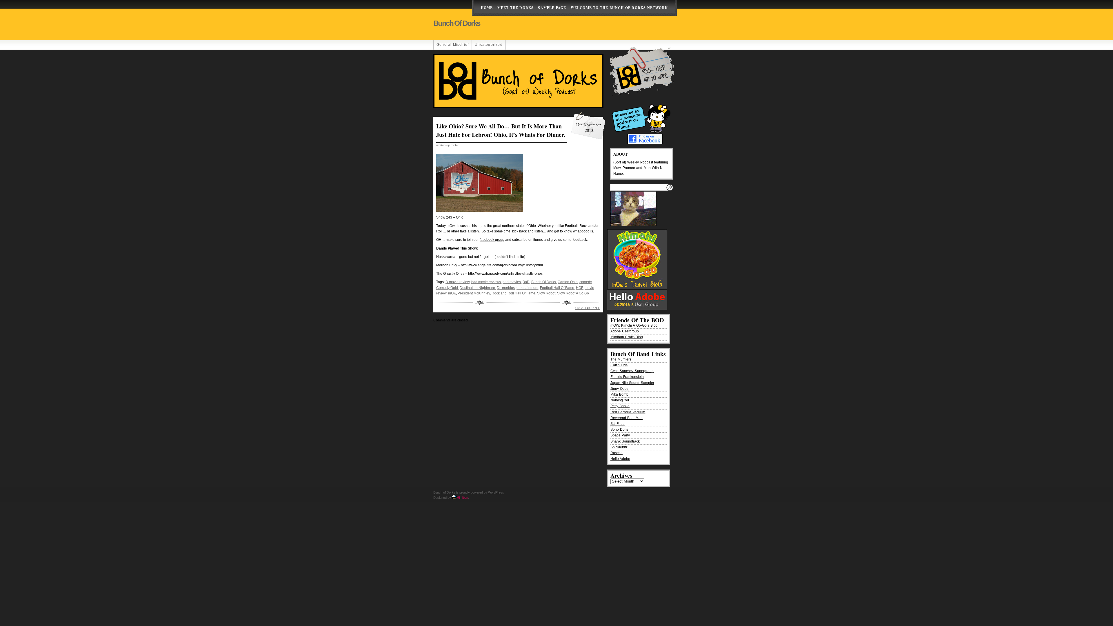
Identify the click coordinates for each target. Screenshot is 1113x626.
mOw (452, 293)
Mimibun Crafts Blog (626, 337)
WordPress (496, 492)
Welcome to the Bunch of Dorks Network (619, 7)
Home (487, 7)
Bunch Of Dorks (543, 282)
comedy (585, 282)
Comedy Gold (447, 288)
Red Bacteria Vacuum (627, 412)
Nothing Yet (619, 400)
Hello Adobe (620, 459)
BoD (526, 282)
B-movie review (457, 282)
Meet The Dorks (515, 7)
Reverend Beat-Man (626, 418)
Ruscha (616, 453)
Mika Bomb (619, 394)
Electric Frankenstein (627, 377)
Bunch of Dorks (456, 23)
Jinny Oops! (619, 389)
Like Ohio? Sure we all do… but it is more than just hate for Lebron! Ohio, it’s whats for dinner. (500, 130)
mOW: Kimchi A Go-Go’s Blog (634, 325)
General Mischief (453, 45)
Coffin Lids (619, 365)
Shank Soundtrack (625, 441)
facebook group (492, 240)
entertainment (527, 288)
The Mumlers (620, 359)
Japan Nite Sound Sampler (632, 383)
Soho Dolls (619, 429)
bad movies (512, 282)
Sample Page (552, 7)
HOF (579, 288)
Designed (440, 497)
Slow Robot (546, 293)
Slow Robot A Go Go (573, 293)
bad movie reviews (486, 282)
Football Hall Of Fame (557, 288)
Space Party (620, 435)
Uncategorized (489, 45)
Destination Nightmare (477, 288)
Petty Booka (620, 406)
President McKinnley (474, 293)
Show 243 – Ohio (449, 217)
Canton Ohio (568, 282)
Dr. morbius (506, 288)
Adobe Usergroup (624, 331)
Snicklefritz (619, 447)
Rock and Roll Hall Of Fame (513, 293)
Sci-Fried (617, 424)
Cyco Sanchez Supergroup (632, 371)
